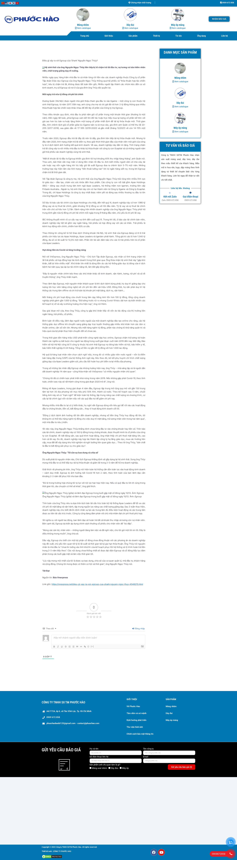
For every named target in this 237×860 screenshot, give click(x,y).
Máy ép (125, 768)
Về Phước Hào (133, 706)
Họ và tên (94, 749)
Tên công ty (148, 749)
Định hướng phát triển (136, 720)
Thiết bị (156, 36)
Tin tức (178, 36)
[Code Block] (81, 646)
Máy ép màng (172, 720)
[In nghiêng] (58, 646)
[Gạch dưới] (62, 646)
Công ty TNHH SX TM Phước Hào (63, 702)
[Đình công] (66, 646)
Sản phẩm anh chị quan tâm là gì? (105, 764)
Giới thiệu (109, 36)
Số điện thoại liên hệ (99, 756)
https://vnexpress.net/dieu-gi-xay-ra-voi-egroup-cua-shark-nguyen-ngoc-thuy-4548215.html (97, 584)
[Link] (85, 646)
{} (88, 646)
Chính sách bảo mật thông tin (140, 734)
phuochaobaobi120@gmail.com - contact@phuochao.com (72, 723)
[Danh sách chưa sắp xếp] (73, 646)
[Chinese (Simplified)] (3, 3)
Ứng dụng (201, 36)
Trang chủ (84, 36)
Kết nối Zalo (170, 196)
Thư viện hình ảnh (135, 727)
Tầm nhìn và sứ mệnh (136, 713)
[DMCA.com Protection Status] (52, 856)
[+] (92, 646)
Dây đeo (114, 768)
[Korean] (14, 3)
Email (145, 756)
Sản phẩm (133, 36)
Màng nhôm (171, 706)
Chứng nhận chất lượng (140, 3)
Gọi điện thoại (190, 196)
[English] (7, 3)
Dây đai (169, 713)
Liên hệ (224, 36)
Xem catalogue (84, 28)
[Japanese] (10, 3)
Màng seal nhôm (99, 768)
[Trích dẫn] (77, 646)
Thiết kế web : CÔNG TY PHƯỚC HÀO (56, 851)
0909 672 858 (228, 3)
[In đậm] (54, 646)
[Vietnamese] (17, 3)
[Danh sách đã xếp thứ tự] (69, 646)
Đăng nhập (139, 628)
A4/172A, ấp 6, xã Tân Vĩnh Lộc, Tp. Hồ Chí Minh (68, 711)
